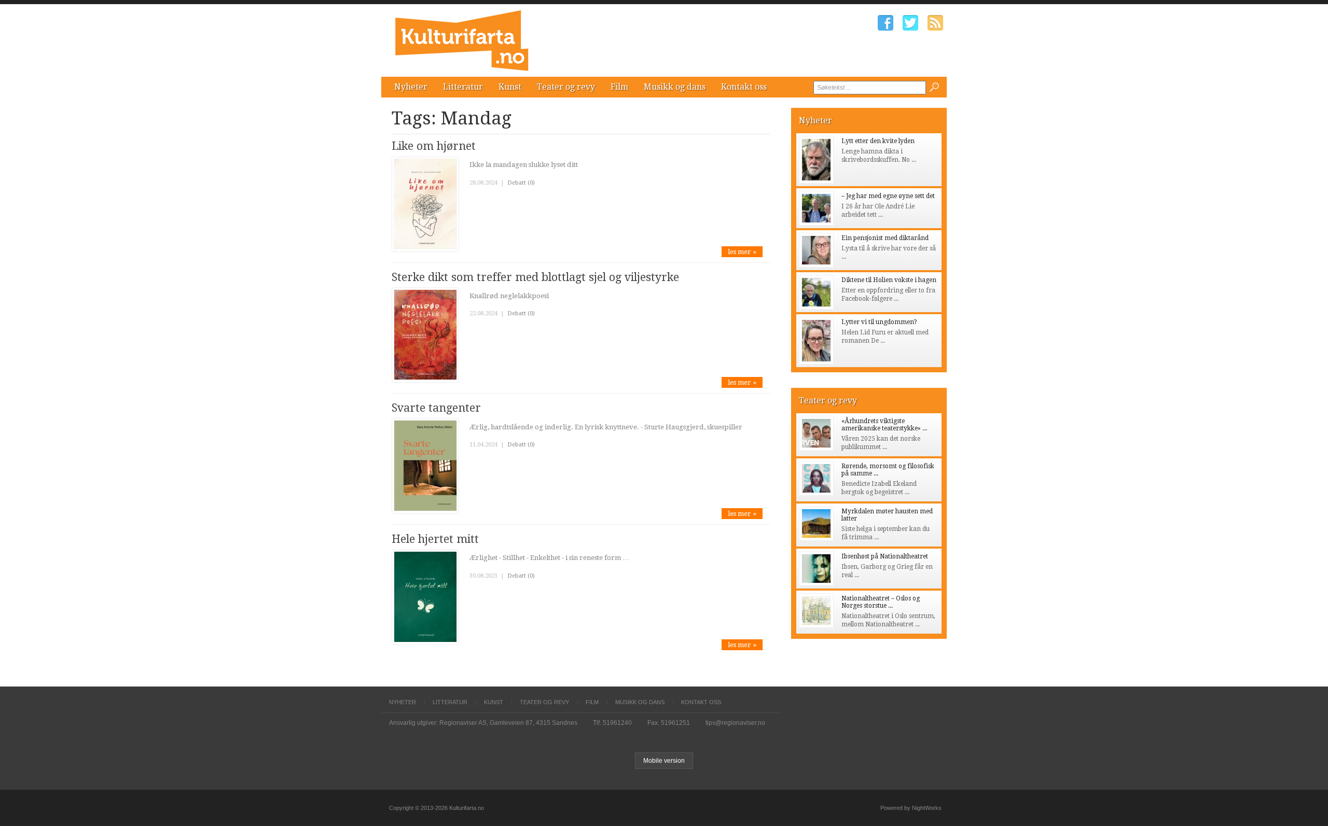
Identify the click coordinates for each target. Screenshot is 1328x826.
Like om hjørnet (434, 145)
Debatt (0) (521, 182)
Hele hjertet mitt (435, 539)
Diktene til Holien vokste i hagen (888, 280)
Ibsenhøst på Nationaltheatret (884, 556)
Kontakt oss (744, 87)
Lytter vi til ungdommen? (879, 322)
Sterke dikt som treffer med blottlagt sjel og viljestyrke (535, 277)
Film (619, 87)
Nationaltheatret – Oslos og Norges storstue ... (880, 602)
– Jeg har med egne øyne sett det (888, 196)
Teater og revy (566, 87)
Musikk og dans (675, 87)
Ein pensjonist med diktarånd (885, 238)
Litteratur (463, 87)
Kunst (510, 87)
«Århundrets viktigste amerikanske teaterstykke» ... (884, 424)
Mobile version (664, 760)
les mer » (742, 252)
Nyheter (410, 87)
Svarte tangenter (436, 407)
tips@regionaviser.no (735, 722)
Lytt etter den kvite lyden (878, 141)
